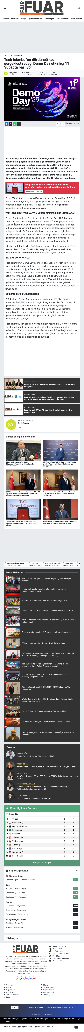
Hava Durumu (57, 949)
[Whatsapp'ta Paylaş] (15, 124)
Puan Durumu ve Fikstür (61, 954)
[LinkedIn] (30, 978)
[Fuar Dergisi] (42, 8)
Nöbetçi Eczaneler (59, 946)
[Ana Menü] (5, 8)
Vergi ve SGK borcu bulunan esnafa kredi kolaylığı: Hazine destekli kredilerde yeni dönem (21, 523)
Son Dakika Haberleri (60, 958)
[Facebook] (17, 978)
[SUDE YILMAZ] (10, 776)
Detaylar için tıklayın (42, 862)
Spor (8, 997)
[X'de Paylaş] (10, 124)
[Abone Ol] (72, 124)
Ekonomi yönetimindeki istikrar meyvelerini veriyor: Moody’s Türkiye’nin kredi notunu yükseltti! (43, 788)
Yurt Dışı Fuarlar (12, 995)
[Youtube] (34, 978)
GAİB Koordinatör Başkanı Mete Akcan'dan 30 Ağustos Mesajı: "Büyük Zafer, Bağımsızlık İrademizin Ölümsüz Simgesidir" (23, 493)
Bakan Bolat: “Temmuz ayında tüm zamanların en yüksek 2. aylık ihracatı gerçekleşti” (60, 522)
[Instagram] (26, 978)
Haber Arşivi (57, 961)
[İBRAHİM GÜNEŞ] (10, 755)
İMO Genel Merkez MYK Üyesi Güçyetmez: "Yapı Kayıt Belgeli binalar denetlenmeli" (20, 464)
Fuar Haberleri (63, 18)
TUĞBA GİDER (22, 764)
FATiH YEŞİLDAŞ (23, 796)
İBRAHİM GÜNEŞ (23, 753)
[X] (22, 978)
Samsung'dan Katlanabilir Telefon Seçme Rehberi (31, 1027)
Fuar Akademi (48, 992)
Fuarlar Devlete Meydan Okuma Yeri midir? (35, 756)
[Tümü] (77, 747)
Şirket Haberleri (35, 18)
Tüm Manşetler (58, 956)
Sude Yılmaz (23, 423)
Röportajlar (49, 18)
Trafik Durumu (58, 951)
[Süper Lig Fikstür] (77, 871)
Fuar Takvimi (76, 18)
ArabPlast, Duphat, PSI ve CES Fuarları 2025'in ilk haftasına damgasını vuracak (47, 777)
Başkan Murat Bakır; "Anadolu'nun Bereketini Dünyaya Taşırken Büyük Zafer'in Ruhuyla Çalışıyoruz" (59, 493)
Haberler (8, 56)
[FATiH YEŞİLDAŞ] (10, 797)
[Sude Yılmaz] (11, 424)
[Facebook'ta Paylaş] (6, 124)
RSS (15, 1007)
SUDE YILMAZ (22, 773)
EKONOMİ (18, 56)
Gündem (5, 18)
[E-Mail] (20, 427)
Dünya (23, 18)
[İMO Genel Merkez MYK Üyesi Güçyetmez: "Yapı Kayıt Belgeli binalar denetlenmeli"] (23, 450)
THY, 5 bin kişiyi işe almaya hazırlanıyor (34, 798)
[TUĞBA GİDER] (10, 765)
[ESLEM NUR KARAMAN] (10, 786)
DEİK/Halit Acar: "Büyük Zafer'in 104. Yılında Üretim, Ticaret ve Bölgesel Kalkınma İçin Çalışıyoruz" (59, 464)
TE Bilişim (48, 1014)
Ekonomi (15, 18)
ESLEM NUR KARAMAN (26, 784)
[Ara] (79, 8)
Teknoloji (46, 995)
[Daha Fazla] (19, 124)
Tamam (6, 1022)
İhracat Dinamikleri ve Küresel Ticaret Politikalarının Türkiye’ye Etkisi (46, 767)
